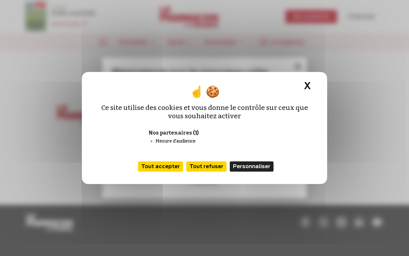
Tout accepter (160, 166)
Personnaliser (251, 166)
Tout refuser (206, 166)
